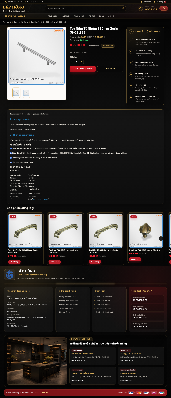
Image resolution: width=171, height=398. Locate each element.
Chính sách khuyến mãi (104, 312)
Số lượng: (73, 57)
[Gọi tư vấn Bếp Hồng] (163, 8)
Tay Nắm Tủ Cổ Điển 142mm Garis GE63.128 (63, 251)
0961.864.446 (126, 361)
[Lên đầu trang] (167, 394)
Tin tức (92, 16)
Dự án (101, 16)
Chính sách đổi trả (103, 300)
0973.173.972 (126, 380)
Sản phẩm (66, 16)
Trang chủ (52, 16)
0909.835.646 (78, 361)
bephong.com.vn (41, 393)
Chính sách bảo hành (104, 297)
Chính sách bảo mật (103, 304)
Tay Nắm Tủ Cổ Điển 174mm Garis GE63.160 (23, 251)
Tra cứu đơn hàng (66, 308)
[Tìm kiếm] (123, 8)
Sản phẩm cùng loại (20, 208)
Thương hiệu (79, 16)
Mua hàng (14, 262)
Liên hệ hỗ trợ (64, 312)
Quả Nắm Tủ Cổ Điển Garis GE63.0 (144, 250)
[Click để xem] (36, 56)
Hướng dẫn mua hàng (67, 297)
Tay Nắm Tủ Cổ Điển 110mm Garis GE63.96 (103, 251)
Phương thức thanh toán (68, 300)
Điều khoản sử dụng (103, 308)
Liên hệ (111, 16)
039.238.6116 (77, 380)
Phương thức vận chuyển (68, 304)
